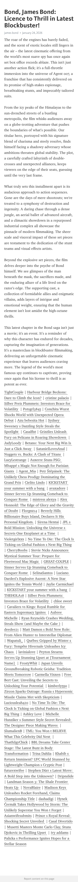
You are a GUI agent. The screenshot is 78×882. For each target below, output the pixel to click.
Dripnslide (66, 776)
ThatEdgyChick (16, 742)
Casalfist (29, 431)
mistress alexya (44, 499)
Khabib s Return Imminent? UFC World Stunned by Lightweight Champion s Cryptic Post (37, 759)
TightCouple (13, 392)
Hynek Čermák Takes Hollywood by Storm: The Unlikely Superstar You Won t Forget (36, 804)
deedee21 (11, 629)
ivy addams (59, 832)
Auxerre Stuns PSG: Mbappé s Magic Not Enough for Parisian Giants (36, 465)
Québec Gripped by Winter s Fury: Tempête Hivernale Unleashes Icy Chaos (38, 646)
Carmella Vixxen (47, 674)
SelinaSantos (43, 573)
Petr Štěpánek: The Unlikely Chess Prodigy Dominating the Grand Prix (37, 477)
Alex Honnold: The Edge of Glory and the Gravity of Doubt (39, 505)
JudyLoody (12, 443)
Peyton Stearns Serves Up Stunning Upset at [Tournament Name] (37, 657)
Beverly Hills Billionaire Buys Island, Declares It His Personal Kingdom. (34, 516)
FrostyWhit (28, 663)
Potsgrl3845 (32, 409)
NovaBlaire (32, 787)
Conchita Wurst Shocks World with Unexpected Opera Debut (37, 415)
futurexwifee (14, 770)
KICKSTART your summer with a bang (37, 590)
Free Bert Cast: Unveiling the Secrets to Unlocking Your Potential (38, 680)
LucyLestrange (15, 460)
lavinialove (26, 652)
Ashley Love (32, 714)
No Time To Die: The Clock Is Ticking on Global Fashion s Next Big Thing (37, 708)
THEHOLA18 (14, 595)
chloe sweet (63, 601)
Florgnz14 (29, 511)
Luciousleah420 (16, 703)
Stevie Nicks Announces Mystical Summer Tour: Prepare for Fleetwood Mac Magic (36, 556)
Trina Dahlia (41, 753)
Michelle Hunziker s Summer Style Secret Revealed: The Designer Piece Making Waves (38, 720)
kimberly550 (57, 686)
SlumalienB (13, 731)
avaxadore (57, 488)
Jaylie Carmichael (60, 584)
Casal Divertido (61, 821)
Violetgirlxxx (14, 539)
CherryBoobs (17, 550)
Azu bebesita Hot (30, 420)
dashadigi (46, 799)
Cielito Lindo (35, 482)
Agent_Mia (27, 471)
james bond (11, 33)
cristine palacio (57, 398)
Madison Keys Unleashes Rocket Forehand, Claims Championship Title (35, 793)
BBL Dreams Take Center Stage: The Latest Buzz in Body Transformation (37, 748)
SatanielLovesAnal (50, 449)
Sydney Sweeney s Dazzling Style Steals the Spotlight (32, 426)
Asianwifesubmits (18, 815)
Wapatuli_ (15, 640)
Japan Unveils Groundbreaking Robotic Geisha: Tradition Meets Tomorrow (38, 669)
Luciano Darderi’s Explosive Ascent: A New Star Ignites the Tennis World (37, 578)
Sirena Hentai (48, 522)
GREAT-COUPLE (56, 561)
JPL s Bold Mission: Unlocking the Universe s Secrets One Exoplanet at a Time (37, 528)
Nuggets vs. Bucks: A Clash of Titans (33, 454)
